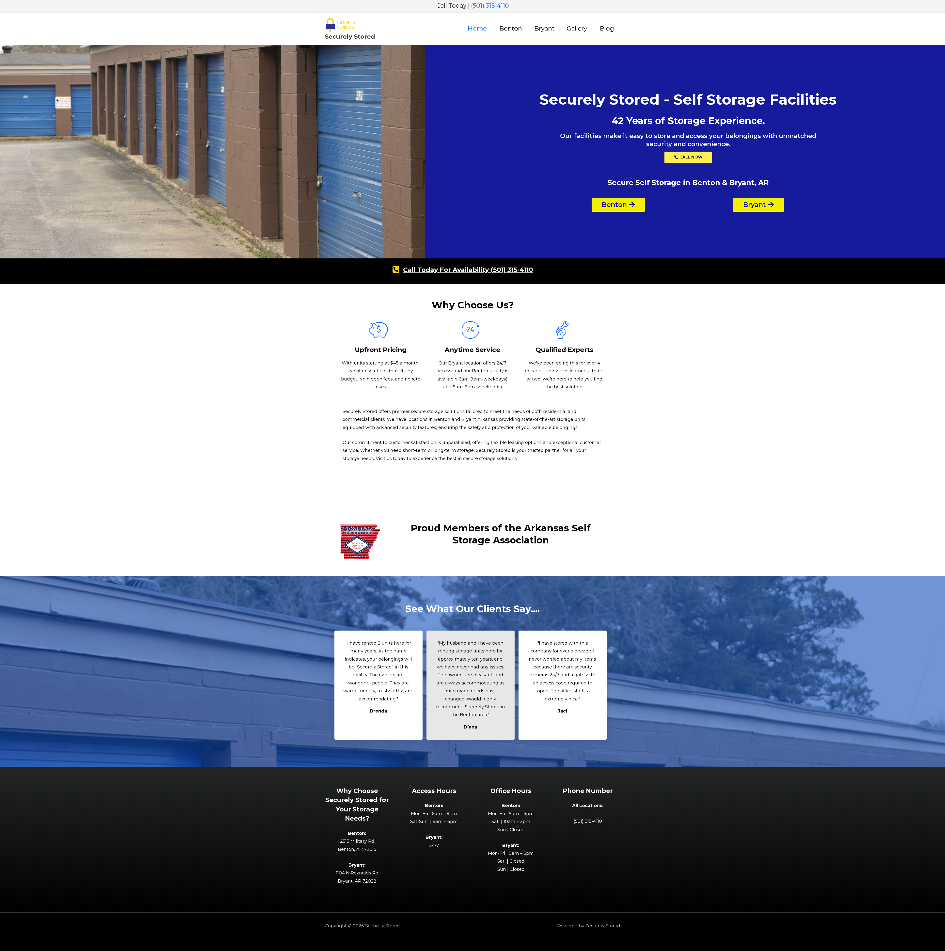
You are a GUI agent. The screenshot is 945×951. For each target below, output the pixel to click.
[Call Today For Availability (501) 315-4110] (395, 269)
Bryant (544, 28)
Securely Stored (350, 36)
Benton (510, 28)
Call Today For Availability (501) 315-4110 (468, 270)
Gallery (577, 28)
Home (477, 28)
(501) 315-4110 (490, 5)
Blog (607, 28)
